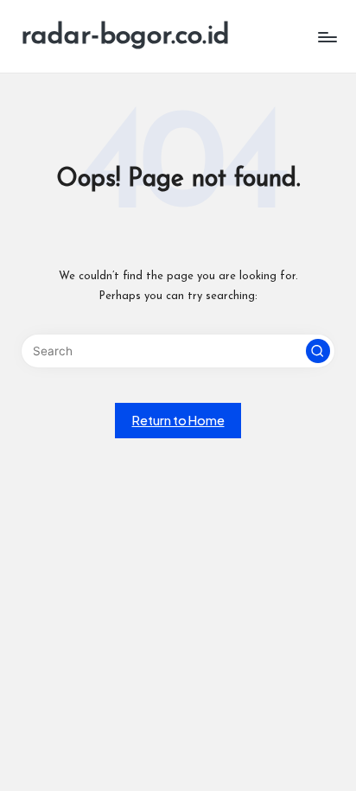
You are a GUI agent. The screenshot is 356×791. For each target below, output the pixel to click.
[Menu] (326, 36)
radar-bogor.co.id (125, 36)
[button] (318, 351)
